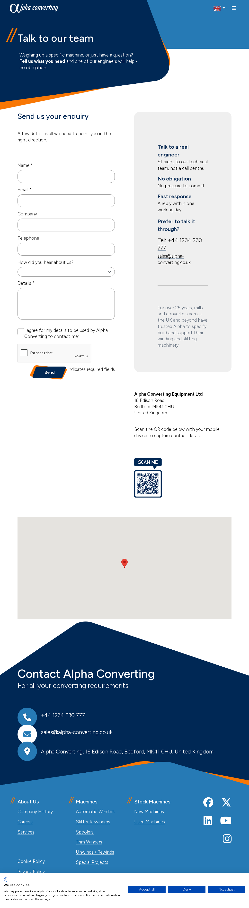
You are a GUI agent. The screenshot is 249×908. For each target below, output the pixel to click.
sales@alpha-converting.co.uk (76, 732)
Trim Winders (89, 842)
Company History (35, 811)
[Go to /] (34, 8)
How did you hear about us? (45, 262)
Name (25, 165)
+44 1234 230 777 (63, 715)
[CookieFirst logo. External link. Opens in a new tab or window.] (5, 879)
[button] (124, 563)
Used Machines (149, 822)
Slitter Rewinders (93, 822)
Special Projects (92, 862)
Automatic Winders (95, 811)
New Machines (149, 811)
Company (27, 214)
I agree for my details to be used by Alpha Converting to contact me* (66, 333)
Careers (25, 822)
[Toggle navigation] (234, 8)
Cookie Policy (31, 861)
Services (26, 832)
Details (26, 283)
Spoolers (85, 832)
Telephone (28, 238)
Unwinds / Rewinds (95, 852)
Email (25, 189)
